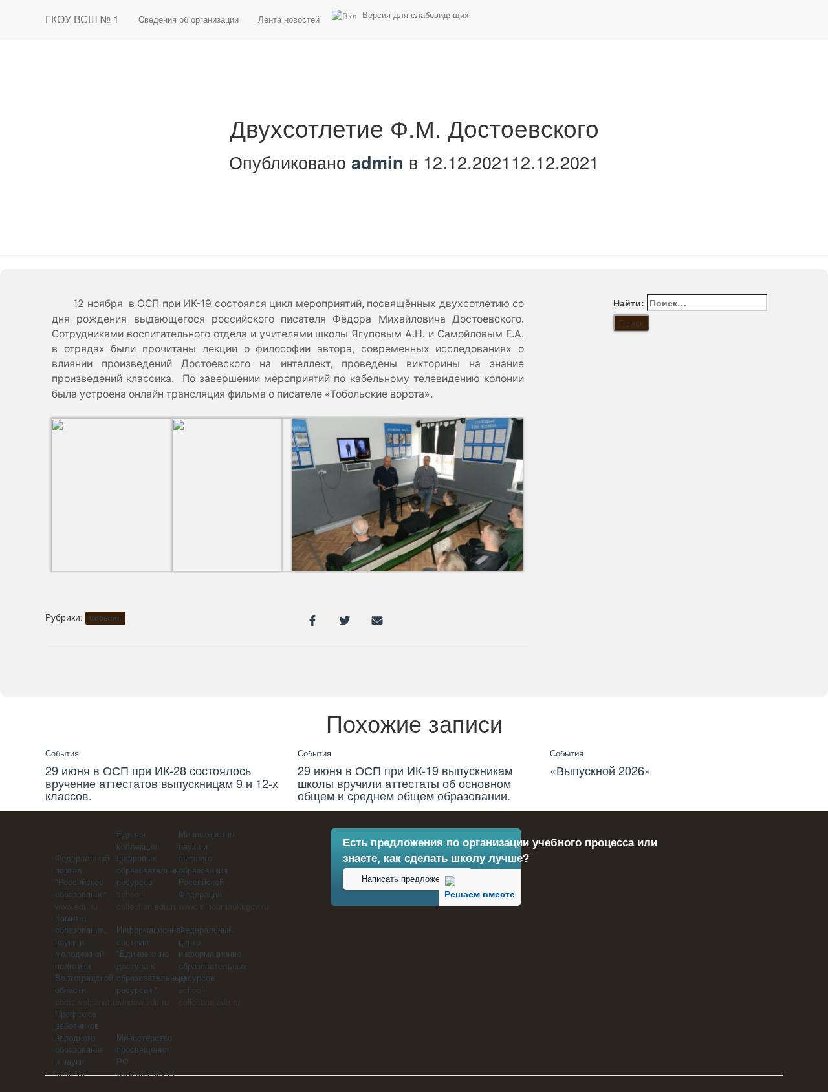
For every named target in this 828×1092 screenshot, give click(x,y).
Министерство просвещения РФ (144, 1049)
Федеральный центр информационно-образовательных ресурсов (213, 953)
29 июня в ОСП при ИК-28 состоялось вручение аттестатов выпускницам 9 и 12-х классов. (161, 783)
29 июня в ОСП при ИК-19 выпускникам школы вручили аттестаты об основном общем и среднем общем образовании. (405, 783)
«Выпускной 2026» (600, 770)
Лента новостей (289, 19)
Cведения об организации (188, 19)
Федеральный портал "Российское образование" (82, 875)
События (105, 618)
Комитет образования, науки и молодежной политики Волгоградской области (84, 954)
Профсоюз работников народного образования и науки (79, 1037)
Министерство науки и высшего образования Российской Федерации (206, 864)
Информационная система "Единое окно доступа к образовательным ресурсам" (151, 959)
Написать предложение (407, 879)
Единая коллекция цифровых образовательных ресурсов (150, 858)
